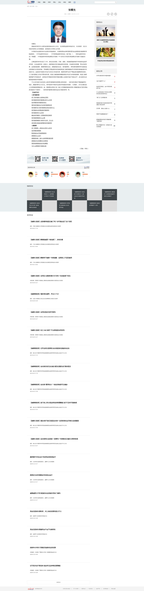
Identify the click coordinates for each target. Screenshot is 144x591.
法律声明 (98, 588)
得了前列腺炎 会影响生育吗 (40, 97)
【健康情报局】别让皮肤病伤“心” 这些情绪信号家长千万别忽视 (49, 194)
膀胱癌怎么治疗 (36, 136)
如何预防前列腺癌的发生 (39, 102)
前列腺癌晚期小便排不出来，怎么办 (42, 120)
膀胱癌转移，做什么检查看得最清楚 (42, 138)
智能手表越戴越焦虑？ (102, 114)
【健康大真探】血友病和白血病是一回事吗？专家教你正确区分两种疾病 (54, 439)
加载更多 (58, 582)
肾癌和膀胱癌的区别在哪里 (40, 143)
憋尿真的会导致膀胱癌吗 (39, 133)
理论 (54, 2)
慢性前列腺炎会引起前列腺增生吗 (42, 105)
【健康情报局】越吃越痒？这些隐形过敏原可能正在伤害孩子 (109, 194)
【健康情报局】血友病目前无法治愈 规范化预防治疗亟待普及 (50, 366)
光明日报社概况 (66, 588)
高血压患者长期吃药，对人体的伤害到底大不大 (46, 511)
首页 (28, 6)
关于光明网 (75, 588)
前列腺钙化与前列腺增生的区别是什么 (43, 107)
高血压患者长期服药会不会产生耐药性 (43, 529)
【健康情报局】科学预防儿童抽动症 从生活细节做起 (64, 205)
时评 (49, 2)
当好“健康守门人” (101, 81)
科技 (64, 2)
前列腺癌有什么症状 (38, 113)
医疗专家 (32, 6)
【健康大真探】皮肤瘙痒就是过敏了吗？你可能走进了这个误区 (51, 221)
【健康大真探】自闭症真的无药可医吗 (43, 312)
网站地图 (113, 588)
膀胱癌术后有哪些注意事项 (40, 141)
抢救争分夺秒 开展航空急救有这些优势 (43, 547)
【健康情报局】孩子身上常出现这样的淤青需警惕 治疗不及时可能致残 (53, 402)
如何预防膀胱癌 (36, 130)
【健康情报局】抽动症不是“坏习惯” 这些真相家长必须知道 (34, 205)
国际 (44, 2)
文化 (59, 2)
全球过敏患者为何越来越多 (103, 75)
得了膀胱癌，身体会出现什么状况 (42, 128)
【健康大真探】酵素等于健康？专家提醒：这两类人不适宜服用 (51, 258)
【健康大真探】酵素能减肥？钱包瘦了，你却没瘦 (46, 239)
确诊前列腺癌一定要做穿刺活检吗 (42, 115)
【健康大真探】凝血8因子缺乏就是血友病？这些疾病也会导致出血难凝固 (54, 421)
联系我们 (91, 588)
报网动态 (83, 588)
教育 (70, 2)
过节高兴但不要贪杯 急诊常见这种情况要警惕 (45, 565)
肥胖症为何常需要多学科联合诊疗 (41, 475)
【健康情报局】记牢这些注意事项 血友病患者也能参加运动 (49, 348)
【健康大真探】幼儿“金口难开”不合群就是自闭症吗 (47, 330)
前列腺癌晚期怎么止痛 (38, 118)
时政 (39, 2)
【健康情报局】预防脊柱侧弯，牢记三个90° (44, 294)
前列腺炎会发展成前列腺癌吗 (40, 110)
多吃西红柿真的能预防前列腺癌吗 (42, 123)
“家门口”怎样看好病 (101, 97)
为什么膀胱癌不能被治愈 (39, 146)
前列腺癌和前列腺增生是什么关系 (42, 100)
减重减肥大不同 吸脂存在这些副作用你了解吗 (45, 493)
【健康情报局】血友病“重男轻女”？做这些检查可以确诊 (49, 384)
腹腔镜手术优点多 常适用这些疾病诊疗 (43, 457)
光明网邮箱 (105, 588)
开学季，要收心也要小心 (103, 108)
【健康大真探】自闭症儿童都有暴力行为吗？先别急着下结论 (50, 276)
